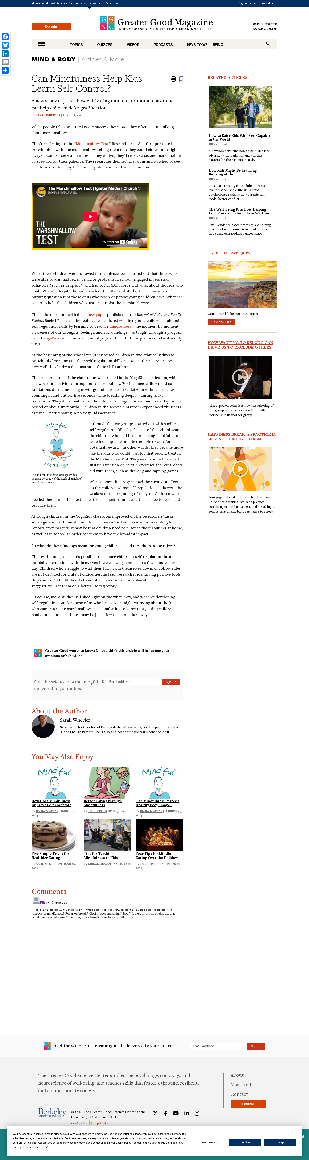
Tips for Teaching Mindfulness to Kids (101, 855)
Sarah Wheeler (48, 115)
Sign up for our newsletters (257, 3)
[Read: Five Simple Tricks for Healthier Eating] (55, 835)
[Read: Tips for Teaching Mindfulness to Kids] (107, 835)
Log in (256, 24)
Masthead (241, 1084)
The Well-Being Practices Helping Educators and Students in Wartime (239, 211)
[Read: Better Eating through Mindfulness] (107, 782)
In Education (128, 3)
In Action (108, 3)
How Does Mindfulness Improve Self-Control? (51, 803)
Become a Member (265, 29)
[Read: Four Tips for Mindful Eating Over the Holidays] (159, 835)
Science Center (67, 3)
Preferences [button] (40, 1147)
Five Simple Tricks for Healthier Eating (50, 855)
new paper (97, 314)
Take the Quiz (221, 322)
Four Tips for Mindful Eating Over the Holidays (157, 855)
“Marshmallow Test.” (92, 143)
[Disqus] (107, 947)
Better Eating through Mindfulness (103, 803)
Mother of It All (157, 732)
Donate (51, 26)
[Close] (303, 1137)
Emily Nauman (47, 811)
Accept (280, 1142)
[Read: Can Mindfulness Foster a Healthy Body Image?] (159, 782)
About (237, 1075)
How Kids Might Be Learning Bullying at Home (233, 172)
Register (271, 24)
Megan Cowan (99, 864)
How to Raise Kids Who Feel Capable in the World (239, 137)
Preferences (210, 1142)
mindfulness (120, 326)
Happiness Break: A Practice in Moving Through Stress (242, 436)
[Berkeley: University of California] (52, 1112)
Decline (245, 1142)
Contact (239, 1094)
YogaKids (51, 338)
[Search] (268, 43)
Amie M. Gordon (49, 864)
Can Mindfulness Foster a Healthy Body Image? (157, 803)
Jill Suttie (97, 811)
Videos (133, 44)
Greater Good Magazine (156, 23)
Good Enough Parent (76, 732)
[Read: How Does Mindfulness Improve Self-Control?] (55, 782)
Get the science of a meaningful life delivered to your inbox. (70, 685)
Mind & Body (54, 59)
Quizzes (104, 44)
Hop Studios (100, 1123)
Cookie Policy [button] (123, 1142)
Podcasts (163, 44)
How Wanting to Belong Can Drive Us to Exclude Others (240, 345)
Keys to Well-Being (205, 44)
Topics (76, 44)
